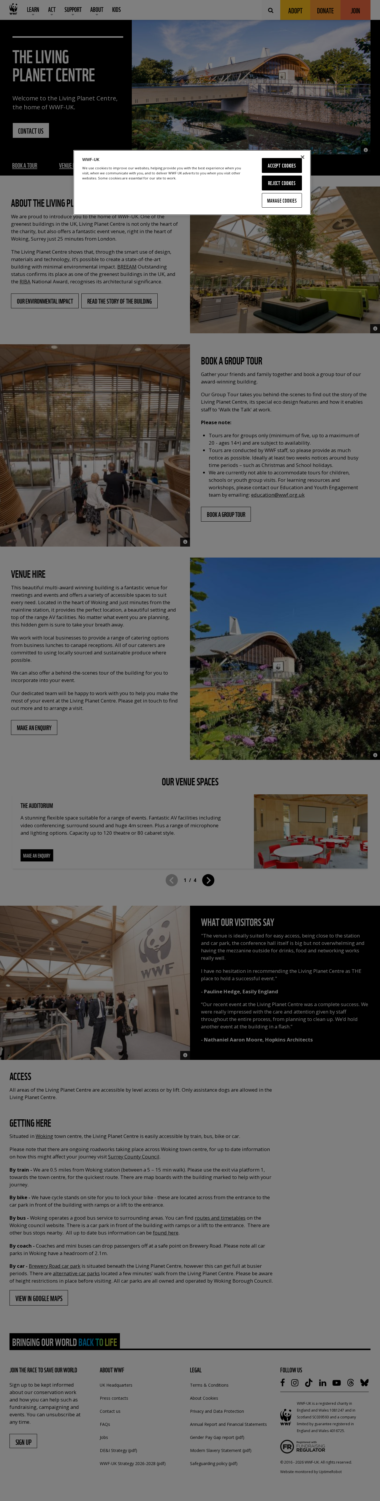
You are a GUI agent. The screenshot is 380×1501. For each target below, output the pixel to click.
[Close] (302, 157)
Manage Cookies (282, 200)
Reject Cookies (282, 182)
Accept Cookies (282, 165)
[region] (192, 182)
